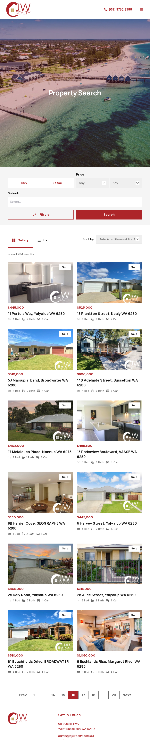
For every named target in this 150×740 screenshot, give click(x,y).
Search (109, 214)
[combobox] (75, 202)
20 (114, 695)
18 (93, 695)
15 (63, 695)
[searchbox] (61, 201)
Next (127, 695)
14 (53, 695)
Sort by (88, 239)
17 (83, 695)
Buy (24, 183)
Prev (23, 695)
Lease (57, 183)
